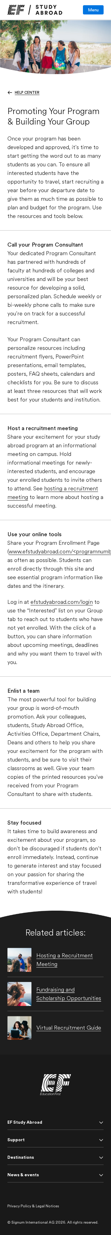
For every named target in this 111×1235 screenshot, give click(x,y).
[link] (34, 10)
